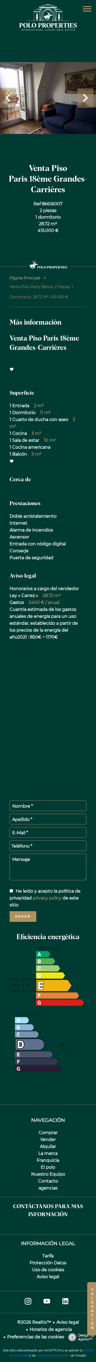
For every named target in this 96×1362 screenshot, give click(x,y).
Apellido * (22, 819)
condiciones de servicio (53, 1355)
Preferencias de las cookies (35, 1336)
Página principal (25, 278)
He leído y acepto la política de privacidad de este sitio (45, 898)
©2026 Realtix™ (34, 1322)
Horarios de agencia (51, 1329)
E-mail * (20, 832)
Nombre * (22, 806)
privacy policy (47, 898)
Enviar (23, 916)
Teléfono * (21, 846)
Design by (86, 1337)
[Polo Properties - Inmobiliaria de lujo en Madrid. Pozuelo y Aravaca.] (48, 29)
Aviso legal (68, 1322)
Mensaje (21, 859)
